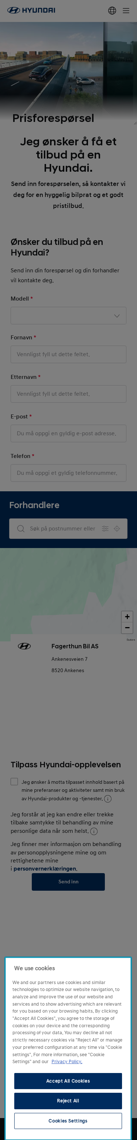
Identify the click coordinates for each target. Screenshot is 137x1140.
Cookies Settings (68, 1121)
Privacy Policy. (67, 1062)
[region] (68, 1048)
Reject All (68, 1101)
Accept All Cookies (68, 1081)
